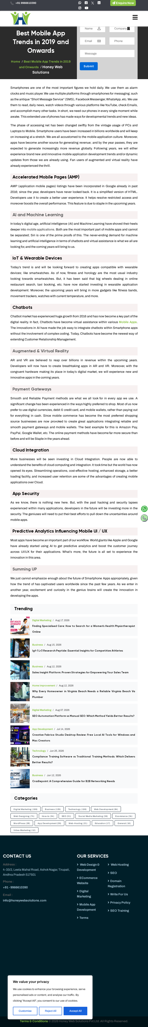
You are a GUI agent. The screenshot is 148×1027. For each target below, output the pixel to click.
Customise (25, 1010)
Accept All (75, 1010)
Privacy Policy (120, 902)
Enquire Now (124, 3)
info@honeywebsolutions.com (24, 900)
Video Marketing (24, 830)
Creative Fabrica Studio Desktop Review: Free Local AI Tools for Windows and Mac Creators (83, 738)
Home (15, 61)
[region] (50, 997)
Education (102, 823)
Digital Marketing (41, 620)
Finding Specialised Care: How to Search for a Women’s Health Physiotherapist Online (83, 629)
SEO (66, 816)
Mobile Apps (128, 322)
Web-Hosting (78, 823)
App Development (42, 729)
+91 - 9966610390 (15, 887)
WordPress (21, 823)
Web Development (106, 809)
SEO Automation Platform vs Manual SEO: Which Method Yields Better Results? (83, 716)
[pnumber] (144, 517)
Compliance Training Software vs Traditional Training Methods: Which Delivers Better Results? (83, 759)
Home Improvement (43, 685)
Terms (83, 917)
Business (37, 644)
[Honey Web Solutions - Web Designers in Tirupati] (20, 18)
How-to (48, 816)
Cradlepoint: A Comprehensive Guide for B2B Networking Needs (73, 781)
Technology (39, 751)
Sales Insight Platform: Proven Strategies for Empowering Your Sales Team (80, 672)
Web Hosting (119, 864)
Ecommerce (123, 816)
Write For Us (119, 894)
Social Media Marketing (93, 816)
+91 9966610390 (25, 3)
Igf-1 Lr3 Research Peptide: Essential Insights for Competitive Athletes (77, 650)
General (124, 823)
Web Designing (23, 816)
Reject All (50, 1010)
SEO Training (119, 910)
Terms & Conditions (34, 1021)
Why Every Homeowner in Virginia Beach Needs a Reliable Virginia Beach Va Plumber (83, 694)
